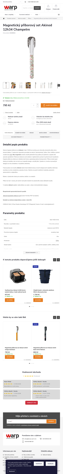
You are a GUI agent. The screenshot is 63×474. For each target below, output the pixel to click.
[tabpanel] (17, 284)
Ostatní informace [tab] (54, 132)
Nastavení (12, 471)
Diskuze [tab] (31, 132)
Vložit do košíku (51, 105)
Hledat (37, 8)
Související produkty (16, 137)
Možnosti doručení (9, 101)
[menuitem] (10, 14)
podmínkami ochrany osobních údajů (30, 425)
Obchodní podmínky (7, 2)
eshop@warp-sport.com (30, 439)
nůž (11, 154)
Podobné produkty (45, 137)
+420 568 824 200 (46, 439)
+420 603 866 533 (29, 441)
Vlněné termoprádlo (28, 457)
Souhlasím (50, 464)
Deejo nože (26, 459)
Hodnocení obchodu (31, 372)
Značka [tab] (43, 132)
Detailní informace (46, 92)
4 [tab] (33, 306)
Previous (54, 259)
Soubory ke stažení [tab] (20, 132)
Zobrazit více (31, 403)
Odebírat (51, 421)
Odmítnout (39, 464)
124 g (57, 240)
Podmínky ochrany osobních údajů (11, 457)
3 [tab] (32, 306)
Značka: (56, 112)
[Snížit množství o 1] (37, 106)
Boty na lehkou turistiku (29, 454)
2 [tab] (30, 306)
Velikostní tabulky (47, 454)
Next (58, 259)
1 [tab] (29, 306)
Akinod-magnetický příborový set (12, 195)
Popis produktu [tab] (9, 132)
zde (9, 467)
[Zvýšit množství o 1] (37, 104)
